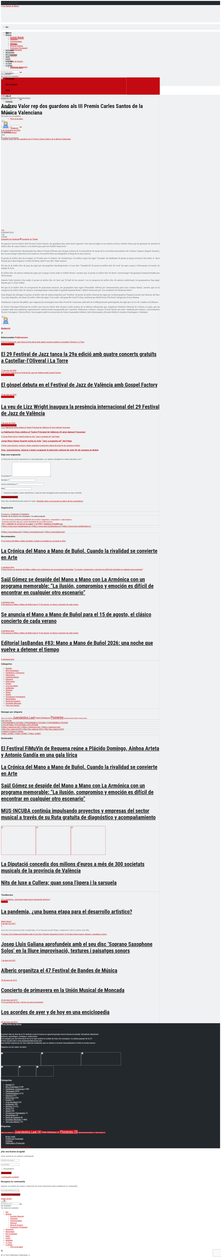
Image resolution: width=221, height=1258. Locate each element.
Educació (13, 44)
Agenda (9, 668)
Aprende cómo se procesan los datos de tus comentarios (60, 501)
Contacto (9, 1141)
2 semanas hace (7, 567)
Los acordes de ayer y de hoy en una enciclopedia (55, 1012)
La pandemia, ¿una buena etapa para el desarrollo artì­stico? (66, 911)
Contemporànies (16, 50)
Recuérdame (9, 1169)
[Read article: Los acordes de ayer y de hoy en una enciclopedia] (80, 1002)
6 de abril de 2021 (8, 924)
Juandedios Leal (24, 717)
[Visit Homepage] (10, 6)
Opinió (8, 90)
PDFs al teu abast (16, 68)
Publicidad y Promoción (15, 1143)
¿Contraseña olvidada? (10, 1177)
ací (61, 524)
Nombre (5, 480)
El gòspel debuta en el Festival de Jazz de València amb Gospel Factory (79, 385)
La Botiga (9, 65)
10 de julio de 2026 (8, 395)
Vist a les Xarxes (12, 705)
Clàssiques (14, 39)
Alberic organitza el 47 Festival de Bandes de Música (59, 970)
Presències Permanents (19, 48)
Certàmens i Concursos (15, 673)
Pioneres (57, 717)
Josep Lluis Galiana (6, 718)
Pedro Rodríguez (42, 718)
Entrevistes (10, 50)
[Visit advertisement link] (2, 96)
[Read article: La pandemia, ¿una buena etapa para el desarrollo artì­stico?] (80, 899)
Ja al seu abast (12, 686)
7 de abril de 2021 (8, 960)
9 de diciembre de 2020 (10, 130)
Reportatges (10, 79)
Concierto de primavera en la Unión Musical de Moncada (62, 990)
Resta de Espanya (16, 61)
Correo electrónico (9, 484)
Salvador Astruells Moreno (71, 718)
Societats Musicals (17, 37)
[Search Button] (21, 72)
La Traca (9, 63)
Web (3, 488)
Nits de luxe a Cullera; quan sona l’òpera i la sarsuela (59, 882)
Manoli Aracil (6, 921)
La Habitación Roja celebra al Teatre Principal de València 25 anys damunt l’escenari (43, 432)
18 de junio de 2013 (9, 980)
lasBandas (9, 61)
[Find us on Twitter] (2, 1051)
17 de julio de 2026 (8, 370)
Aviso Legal (10, 1137)
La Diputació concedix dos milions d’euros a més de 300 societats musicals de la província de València (72, 867)
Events (8, 59)
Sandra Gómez (83, 718)
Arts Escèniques (11, 84)
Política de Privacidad (14, 1139)
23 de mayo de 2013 (9, 1000)
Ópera (8, 692)
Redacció (14, 128)
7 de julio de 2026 (8, 423)
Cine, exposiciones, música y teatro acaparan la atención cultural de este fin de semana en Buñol (49, 450)
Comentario (6, 476)
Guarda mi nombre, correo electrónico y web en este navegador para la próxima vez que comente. (43, 493)
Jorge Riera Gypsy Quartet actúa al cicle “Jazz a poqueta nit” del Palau (36, 441)
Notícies (9, 33)
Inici (7, 27)
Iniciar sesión (6, 1199)
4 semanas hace (7, 631)
